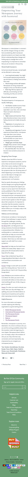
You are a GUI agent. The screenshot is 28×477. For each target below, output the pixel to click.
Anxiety (7, 347)
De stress (21, 347)
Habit (11, 349)
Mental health (14, 351)
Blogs (14, 405)
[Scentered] (8, 7)
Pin (13, 358)
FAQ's (14, 415)
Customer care (14, 400)
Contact (21, 459)
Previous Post (7, 364)
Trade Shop (14, 410)
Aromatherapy (14, 347)
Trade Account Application (14, 407)
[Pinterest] (15, 457)
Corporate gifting (14, 427)
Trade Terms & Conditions (14, 412)
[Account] (19, 4)
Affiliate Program (14, 430)
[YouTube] (17, 457)
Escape (4, 349)
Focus (7, 349)
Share (6, 358)
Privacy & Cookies (10, 462)
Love (7, 351)
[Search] (22, 4)
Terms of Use (19, 462)
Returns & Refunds (14, 459)
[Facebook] (13, 457)
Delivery (7, 459)
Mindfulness (21, 351)
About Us (14, 425)
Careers (14, 432)
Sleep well (4, 353)
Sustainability (14, 402)
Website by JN (14, 472)
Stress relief (11, 353)
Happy (16, 349)
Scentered (16, 471)
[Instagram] (10, 457)
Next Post (22, 364)
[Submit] (24, 387)
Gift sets (14, 397)
